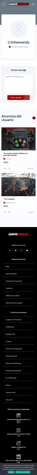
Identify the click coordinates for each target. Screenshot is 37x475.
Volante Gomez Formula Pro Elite (18, 434)
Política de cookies (13, 296)
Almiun (8, 385)
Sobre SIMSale (11, 274)
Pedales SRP (10, 334)
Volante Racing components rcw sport (18, 420)
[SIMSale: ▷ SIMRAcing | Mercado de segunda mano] (18, 4)
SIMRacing (10, 327)
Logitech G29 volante (13, 320)
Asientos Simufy (11, 356)
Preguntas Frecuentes (14, 281)
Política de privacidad (22, 472)
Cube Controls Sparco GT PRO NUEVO (18, 460)
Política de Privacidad (14, 303)
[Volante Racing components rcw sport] (18, 416)
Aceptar (11, 472)
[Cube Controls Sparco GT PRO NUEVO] (18, 457)
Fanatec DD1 (10, 392)
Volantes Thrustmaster (14, 349)
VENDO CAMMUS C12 (18, 447)
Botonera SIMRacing (13, 363)
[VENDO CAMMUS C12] (18, 443)
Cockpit (8, 341)
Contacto (9, 288)
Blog (7, 266)
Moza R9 (9, 400)
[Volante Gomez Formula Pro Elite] (18, 430)
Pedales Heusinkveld (13, 371)
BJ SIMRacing (11, 378)
